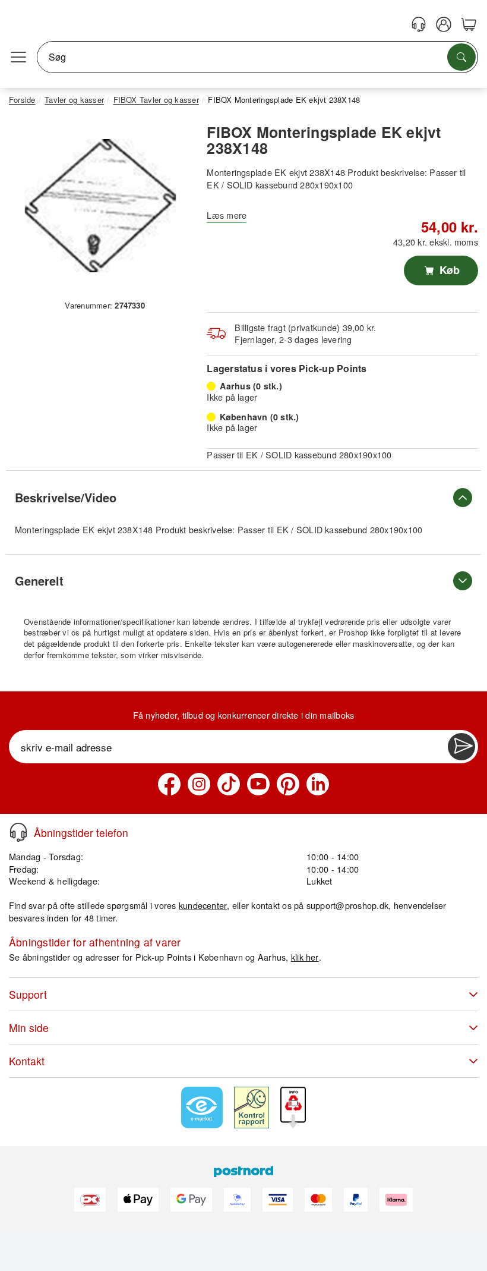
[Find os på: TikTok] (229, 784)
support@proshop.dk (347, 905)
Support (28, 994)
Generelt (39, 580)
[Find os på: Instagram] (199, 784)
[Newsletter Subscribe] (461, 746)
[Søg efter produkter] (461, 57)
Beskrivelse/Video (65, 497)
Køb (448, 270)
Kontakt (27, 1060)
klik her (305, 957)
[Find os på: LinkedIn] (318, 784)
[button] (100, 205)
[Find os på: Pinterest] (288, 784)
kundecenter (203, 905)
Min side (29, 1027)
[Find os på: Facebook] (169, 784)
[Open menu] (18, 57)
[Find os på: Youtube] (258, 784)
